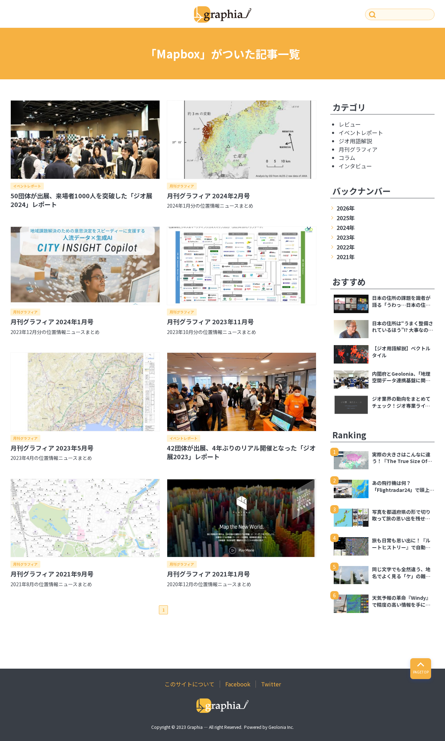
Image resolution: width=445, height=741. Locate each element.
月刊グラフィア (182, 186)
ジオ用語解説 (355, 141)
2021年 (346, 257)
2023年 (346, 237)
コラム (347, 157)
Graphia (195, 727)
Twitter (271, 684)
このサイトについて (189, 684)
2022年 (346, 247)
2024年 (346, 227)
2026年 (346, 208)
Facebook (237, 684)
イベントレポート (27, 186)
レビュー (350, 124)
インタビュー (355, 166)
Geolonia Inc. (281, 727)
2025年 (346, 218)
